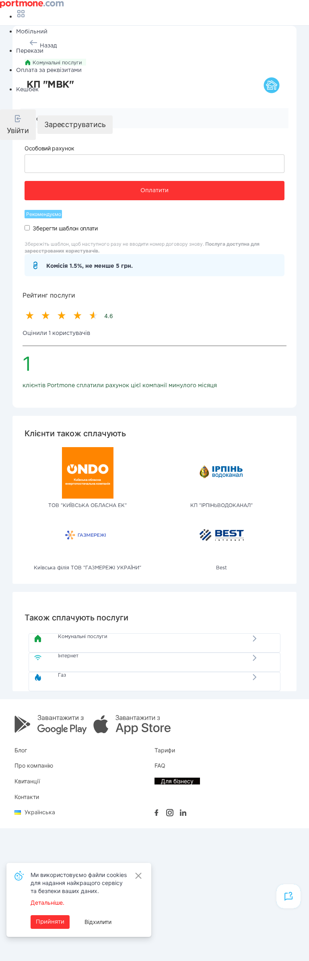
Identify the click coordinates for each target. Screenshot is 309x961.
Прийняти (50, 922)
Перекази (29, 51)
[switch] (27, 227)
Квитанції (27, 781)
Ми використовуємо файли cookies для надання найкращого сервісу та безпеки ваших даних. (79, 882)
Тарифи (164, 750)
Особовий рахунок (49, 148)
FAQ (159, 765)
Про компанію (33, 765)
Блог (20, 750)
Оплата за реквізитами (49, 70)
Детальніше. (47, 902)
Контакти (26, 796)
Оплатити (154, 190)
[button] (18, 124)
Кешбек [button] (27, 89)
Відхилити (97, 921)
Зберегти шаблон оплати (65, 228)
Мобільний (31, 31)
